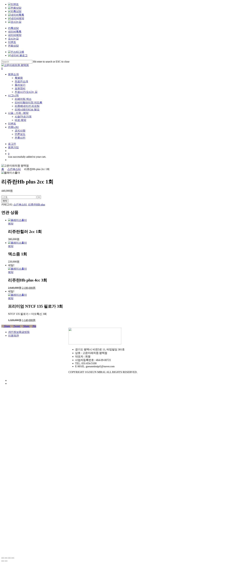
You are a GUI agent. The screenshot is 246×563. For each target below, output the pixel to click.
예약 (5, 201)
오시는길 (13, 38)
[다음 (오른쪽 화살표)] (6, 560)
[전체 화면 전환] (9, 557)
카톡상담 (13, 28)
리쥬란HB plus (36, 204)
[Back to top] (2, 554)
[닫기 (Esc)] (2, 557)
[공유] (6, 557)
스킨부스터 (14, 169)
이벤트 (12, 42)
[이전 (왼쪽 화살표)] (2, 560)
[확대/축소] (12, 557)
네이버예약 (14, 35)
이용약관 (13, 335)
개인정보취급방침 (19, 332)
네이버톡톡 (14, 31)
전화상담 (13, 45)
